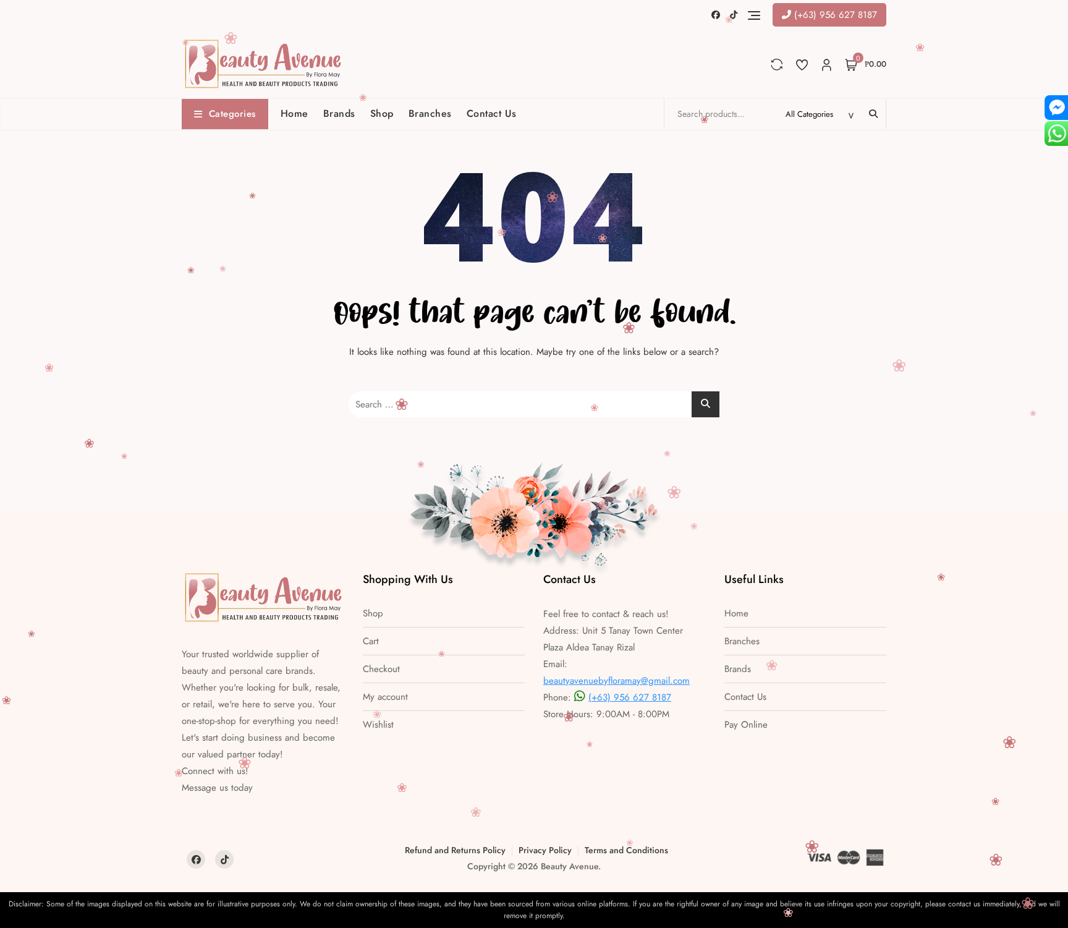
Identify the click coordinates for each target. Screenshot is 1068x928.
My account (385, 697)
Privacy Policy (545, 850)
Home (294, 113)
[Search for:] (534, 404)
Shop (382, 113)
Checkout (381, 669)
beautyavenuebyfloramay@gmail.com (616, 680)
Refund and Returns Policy (455, 850)
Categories (232, 114)
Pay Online (746, 724)
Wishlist (378, 724)
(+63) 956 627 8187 (834, 15)
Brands (339, 113)
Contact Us (492, 113)
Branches (430, 113)
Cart (371, 641)
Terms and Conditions (626, 850)
